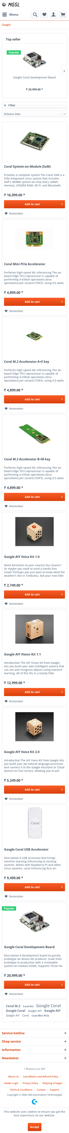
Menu (13, 14)
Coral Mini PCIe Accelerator (24, 264)
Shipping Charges (52, 1083)
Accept (34, 1127)
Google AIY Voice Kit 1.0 (21, 557)
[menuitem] (10, 14)
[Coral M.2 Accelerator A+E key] (34, 336)
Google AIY (35, 1011)
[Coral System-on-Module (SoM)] (34, 141)
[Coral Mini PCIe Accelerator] (34, 238)
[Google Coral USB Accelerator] (34, 824)
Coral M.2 (13, 1006)
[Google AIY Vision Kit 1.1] (34, 629)
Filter (11, 105)
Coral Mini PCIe (40, 1015)
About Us (13, 1076)
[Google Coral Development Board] (34, 60)
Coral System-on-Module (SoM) (27, 167)
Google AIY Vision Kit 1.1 (22, 654)
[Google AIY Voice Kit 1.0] (34, 531)
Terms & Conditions (21, 1089)
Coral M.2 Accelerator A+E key (26, 362)
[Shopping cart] (63, 14)
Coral (26, 1015)
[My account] (53, 14)
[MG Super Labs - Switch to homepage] (11, 5)
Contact (41, 1089)
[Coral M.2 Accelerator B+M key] (34, 434)
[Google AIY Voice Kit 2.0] (34, 726)
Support (54, 1089)
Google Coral (48, 1005)
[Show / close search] (35, 14)
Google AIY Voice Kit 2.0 (21, 752)
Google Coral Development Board (34, 77)
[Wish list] (44, 14)
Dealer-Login (11, 1083)
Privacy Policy (30, 1083)
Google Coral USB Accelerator (26, 849)
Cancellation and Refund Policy (40, 1076)
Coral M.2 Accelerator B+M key (27, 459)
